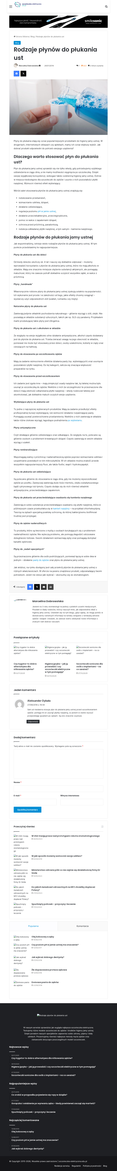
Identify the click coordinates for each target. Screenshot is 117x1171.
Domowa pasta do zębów (45, 982)
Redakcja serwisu (62, 1166)
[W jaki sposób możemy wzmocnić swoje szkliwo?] (21, 861)
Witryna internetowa (69, 795)
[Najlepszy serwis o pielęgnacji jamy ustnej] (27, 4)
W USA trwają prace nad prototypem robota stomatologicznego (66, 836)
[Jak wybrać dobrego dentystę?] (21, 961)
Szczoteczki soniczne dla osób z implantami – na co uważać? (89, 666)
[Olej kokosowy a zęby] (21, 938)
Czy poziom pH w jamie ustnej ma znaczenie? (55, 944)
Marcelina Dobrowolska (28, 66)
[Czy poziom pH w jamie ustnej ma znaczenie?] (21, 948)
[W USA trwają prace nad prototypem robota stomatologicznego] (21, 844)
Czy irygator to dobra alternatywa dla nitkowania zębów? (25, 666)
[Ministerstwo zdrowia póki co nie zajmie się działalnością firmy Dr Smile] (21, 876)
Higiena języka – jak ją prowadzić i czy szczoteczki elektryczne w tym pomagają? (57, 667)
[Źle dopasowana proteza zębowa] (21, 973)
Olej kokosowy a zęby (43, 936)
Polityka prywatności (92, 1166)
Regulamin (76, 1166)
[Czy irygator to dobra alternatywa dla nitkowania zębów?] (27, 653)
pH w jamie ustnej (47, 211)
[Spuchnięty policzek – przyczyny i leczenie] (21, 909)
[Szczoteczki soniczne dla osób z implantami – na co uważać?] (89, 653)
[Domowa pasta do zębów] (21, 987)
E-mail (17, 795)
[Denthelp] (58, 21)
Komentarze (83, 926)
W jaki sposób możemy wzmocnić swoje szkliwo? (57, 856)
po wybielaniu (75, 420)
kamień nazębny (61, 508)
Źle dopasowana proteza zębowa (49, 969)
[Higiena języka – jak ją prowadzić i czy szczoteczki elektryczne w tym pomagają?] (58, 653)
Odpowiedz (33, 721)
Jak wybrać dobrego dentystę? (48, 957)
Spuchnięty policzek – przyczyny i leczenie (54, 904)
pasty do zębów (41, 560)
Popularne (33, 926)
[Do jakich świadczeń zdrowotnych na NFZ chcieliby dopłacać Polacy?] (21, 893)
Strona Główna (22, 36)
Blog (33, 36)
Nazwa (17, 782)
